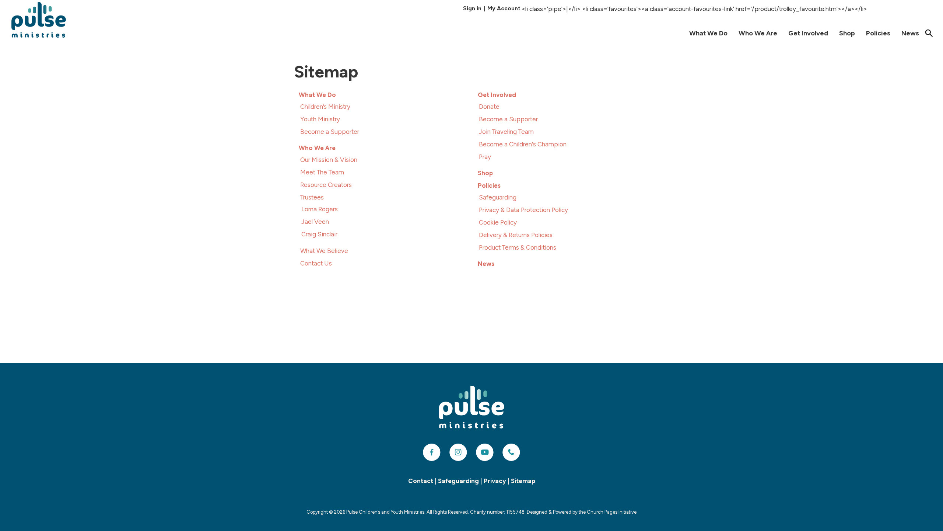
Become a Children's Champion (523, 144)
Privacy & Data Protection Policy (523, 210)
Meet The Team (322, 172)
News (910, 33)
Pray (485, 156)
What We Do (708, 33)
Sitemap (523, 481)
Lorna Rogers (319, 209)
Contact (420, 481)
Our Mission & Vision (328, 159)
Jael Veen (315, 221)
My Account (503, 8)
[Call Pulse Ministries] (511, 452)
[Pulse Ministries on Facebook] (432, 452)
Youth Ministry (320, 119)
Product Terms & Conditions (517, 247)
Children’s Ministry (325, 106)
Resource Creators (326, 184)
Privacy (495, 481)
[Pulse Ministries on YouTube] (485, 452)
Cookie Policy (498, 222)
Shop (847, 33)
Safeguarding (497, 197)
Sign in (472, 8)
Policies (878, 33)
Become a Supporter (329, 131)
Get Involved (808, 33)
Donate (489, 106)
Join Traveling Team (506, 131)
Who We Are (758, 33)
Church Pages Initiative (612, 512)
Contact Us (316, 263)
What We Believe (324, 250)
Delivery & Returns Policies (516, 235)
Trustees (312, 197)
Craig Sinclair (319, 234)
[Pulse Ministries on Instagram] (458, 452)
